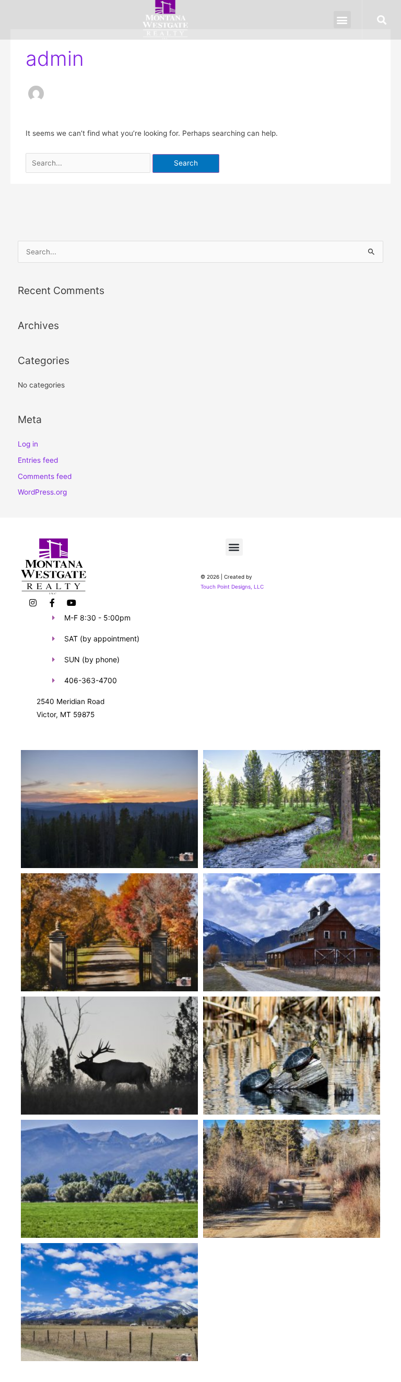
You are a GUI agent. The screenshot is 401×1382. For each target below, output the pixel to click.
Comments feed (45, 476)
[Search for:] (89, 163)
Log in (28, 444)
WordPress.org (42, 492)
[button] (342, 19)
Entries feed (38, 460)
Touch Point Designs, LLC (232, 586)
